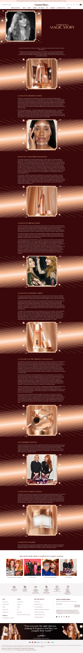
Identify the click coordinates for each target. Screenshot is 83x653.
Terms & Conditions (16, 648)
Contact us (42, 646)
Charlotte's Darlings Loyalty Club (23, 614)
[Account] (71, 4)
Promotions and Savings (39, 612)
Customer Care (20, 601)
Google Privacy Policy (21, 649)
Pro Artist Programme (38, 606)
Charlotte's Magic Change (39, 614)
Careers (3, 606)
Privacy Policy (5, 609)
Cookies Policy (5, 612)
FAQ (18, 609)
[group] (14, 589)
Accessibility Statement (39, 617)
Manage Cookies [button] (31, 648)
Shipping (19, 604)
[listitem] (16, 8)
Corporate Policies (24, 648)
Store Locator (5, 601)
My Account (19, 612)
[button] (77, 4)
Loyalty (68, 4)
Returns (18, 606)
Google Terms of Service (30, 649)
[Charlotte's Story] (41, 74)
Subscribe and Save (38, 604)
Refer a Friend (37, 601)
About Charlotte (5, 604)
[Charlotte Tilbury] (42, 4)
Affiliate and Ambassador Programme (41, 609)
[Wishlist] (74, 4)
